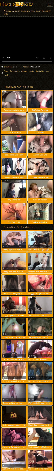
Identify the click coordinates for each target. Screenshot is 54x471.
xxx (47, 71)
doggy (24, 71)
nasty (31, 71)
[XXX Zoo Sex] (16, 4)
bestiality (40, 71)
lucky (7, 75)
